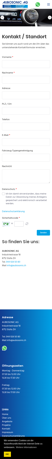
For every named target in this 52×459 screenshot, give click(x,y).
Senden (43, 232)
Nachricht (7, 166)
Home (5, 414)
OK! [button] (7, 454)
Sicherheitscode (10, 218)
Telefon (6, 119)
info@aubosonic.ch (16, 266)
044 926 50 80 (13, 262)
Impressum (7, 432)
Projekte (6, 425)
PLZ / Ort (7, 104)
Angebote (7, 422)
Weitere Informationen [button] (26, 447)
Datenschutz (8, 189)
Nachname (7, 73)
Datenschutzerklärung (13, 211)
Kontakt (6, 429)
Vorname (6, 57)
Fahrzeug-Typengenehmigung (17, 150)
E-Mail (5, 135)
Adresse (6, 88)
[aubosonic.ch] (15, 4)
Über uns (6, 418)
